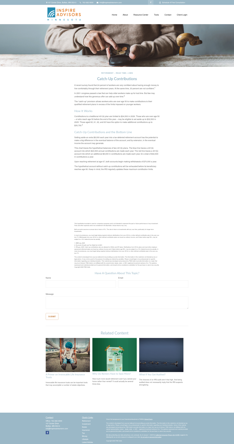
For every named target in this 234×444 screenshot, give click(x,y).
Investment (86, 424)
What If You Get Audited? (152, 374)
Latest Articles (87, 442)
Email (120, 277)
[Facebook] (150, 2)
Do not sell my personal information (151, 437)
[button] (114, 14)
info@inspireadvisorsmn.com (110, 2)
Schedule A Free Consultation (173, 2)
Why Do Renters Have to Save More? (111, 374)
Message (50, 294)
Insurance (86, 430)
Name (48, 277)
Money (84, 436)
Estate (84, 427)
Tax (83, 433)
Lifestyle (85, 439)
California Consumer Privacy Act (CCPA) (168, 435)
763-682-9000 (87, 2)
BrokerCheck (148, 419)
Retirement (86, 421)
